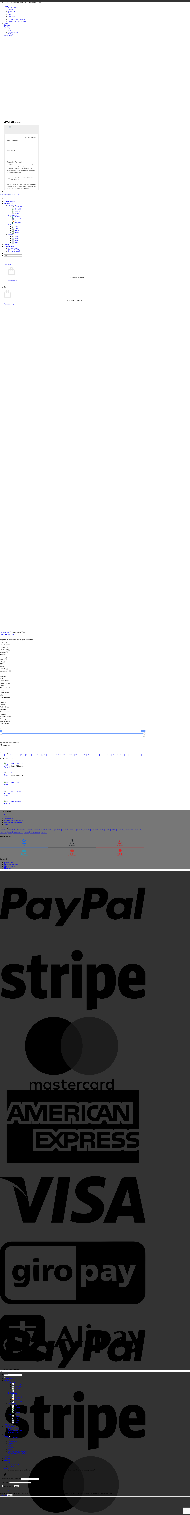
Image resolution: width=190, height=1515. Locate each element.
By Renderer (12, 225)
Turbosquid (133, 755)
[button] (8, 36)
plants (89, 755)
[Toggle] (9, 1436)
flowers (28, 755)
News (6, 23)
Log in (16, 1486)
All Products (12, 205)
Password (5, 1482)
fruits (38, 755)
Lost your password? (8, 1490)
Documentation (13, 32)
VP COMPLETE (9, 201)
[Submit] (5, 1377)
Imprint (10, 18)
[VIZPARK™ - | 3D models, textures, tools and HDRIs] (9, 195)
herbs (59, 755)
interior (65, 755)
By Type (10, 234)
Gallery (6, 1425)
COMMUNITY (9, 1426)
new (80, 755)
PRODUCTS (8, 203)
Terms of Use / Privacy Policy (17, 21)
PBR (85, 755)
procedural (96, 755)
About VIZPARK (13, 8)
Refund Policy (12, 11)
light (76, 755)
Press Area (11, 16)
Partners (10, 13)
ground (55, 755)
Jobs (9, 14)
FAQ (9, 30)
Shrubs (109, 755)
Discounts (11, 9)
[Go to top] (1, 1371)
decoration (16, 755)
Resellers (7, 27)
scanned (103, 755)
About (6, 6)
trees (126, 755)
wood (139, 755)
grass (49, 755)
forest (33, 755)
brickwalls (8, 755)
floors (22, 755)
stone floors (120, 755)
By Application (12, 215)
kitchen (71, 755)
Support (7, 29)
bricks (2, 755)
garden (44, 755)
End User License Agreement (16, 19)
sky (114, 755)
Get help (10, 34)
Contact (7, 25)
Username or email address (11, 1479)
